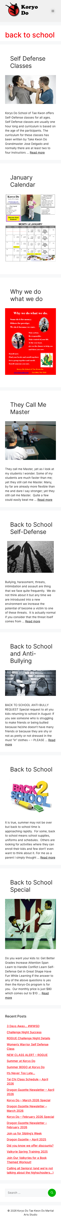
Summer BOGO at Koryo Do (26, 1067)
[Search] (52, 1193)
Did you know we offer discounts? (30, 1145)
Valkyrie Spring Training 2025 (27, 1151)
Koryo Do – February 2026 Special (30, 1116)
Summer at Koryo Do (21, 1061)
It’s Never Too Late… (21, 1073)
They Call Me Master (28, 408)
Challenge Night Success (24, 1032)
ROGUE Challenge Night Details (28, 1038)
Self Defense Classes (27, 62)
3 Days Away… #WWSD (23, 1026)
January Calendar (22, 181)
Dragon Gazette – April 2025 (26, 1139)
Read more (37, 152)
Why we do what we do (26, 295)
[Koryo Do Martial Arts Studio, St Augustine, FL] (22, 8)
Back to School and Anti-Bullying (31, 653)
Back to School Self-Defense (31, 528)
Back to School (31, 769)
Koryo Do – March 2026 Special (28, 1100)
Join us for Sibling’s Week (24, 1133)
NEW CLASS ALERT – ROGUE (27, 1055)
